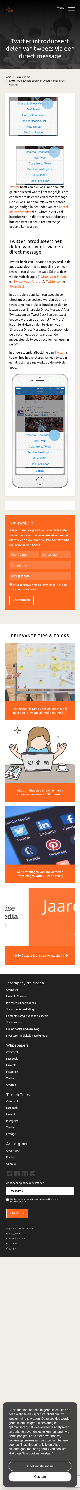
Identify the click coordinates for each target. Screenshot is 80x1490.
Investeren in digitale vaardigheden (27, 1035)
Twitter (14, 187)
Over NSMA (13, 1150)
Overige (11, 1084)
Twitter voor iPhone (53, 276)
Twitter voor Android (28, 281)
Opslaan (40, 1476)
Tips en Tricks (22, 77)
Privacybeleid (13, 1233)
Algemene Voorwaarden (19, 1228)
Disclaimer (12, 1243)
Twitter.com (54, 281)
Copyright (11, 1248)
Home (8, 77)
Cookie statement (16, 1238)
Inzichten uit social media (21, 1003)
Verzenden (21, 600)
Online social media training (22, 1029)
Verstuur (17, 1213)
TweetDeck (17, 286)
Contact (11, 1163)
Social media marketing (20, 1009)
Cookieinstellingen (40, 1466)
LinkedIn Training (16, 996)
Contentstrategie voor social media (27, 1016)
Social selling (14, 1022)
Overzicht (12, 989)
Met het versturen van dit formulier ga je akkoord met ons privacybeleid (40, 587)
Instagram (12, 1071)
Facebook (12, 1058)
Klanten (11, 1157)
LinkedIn (11, 1065)
